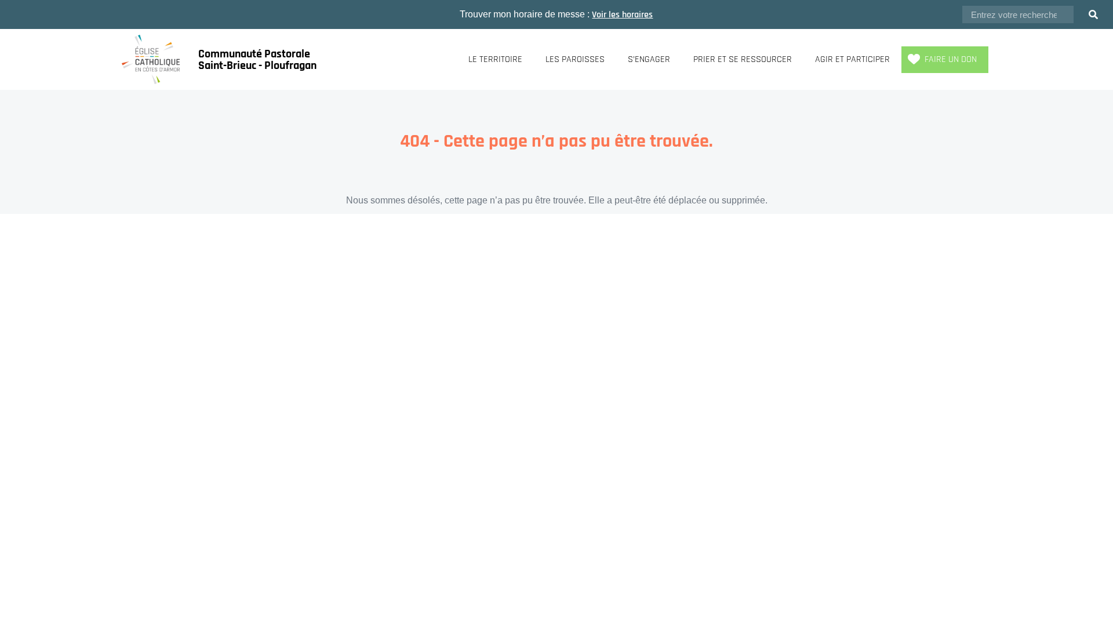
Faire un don (951, 59)
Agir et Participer (852, 59)
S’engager (649, 59)
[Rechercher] (1093, 14)
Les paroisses (575, 59)
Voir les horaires (622, 15)
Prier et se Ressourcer (742, 59)
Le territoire (495, 59)
